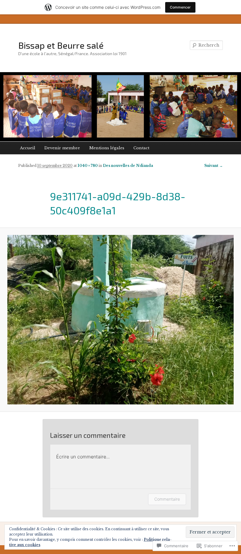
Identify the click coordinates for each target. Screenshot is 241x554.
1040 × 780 (88, 165)
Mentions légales (106, 147)
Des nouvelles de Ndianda (128, 165)
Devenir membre (62, 147)
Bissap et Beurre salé (61, 45)
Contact (141, 147)
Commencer (180, 7)
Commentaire (167, 499)
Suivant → (213, 165)
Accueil (27, 147)
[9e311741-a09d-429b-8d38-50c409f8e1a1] (120, 319)
